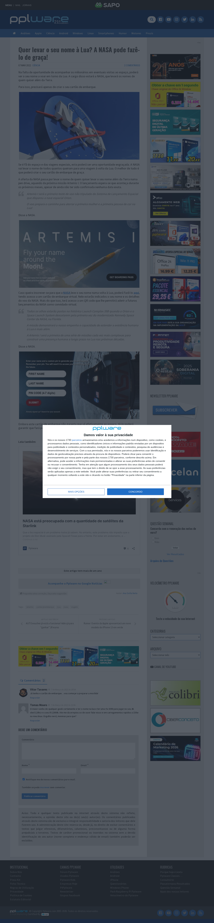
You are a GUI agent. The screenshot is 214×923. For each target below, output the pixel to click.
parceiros (77, 440)
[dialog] (107, 461)
